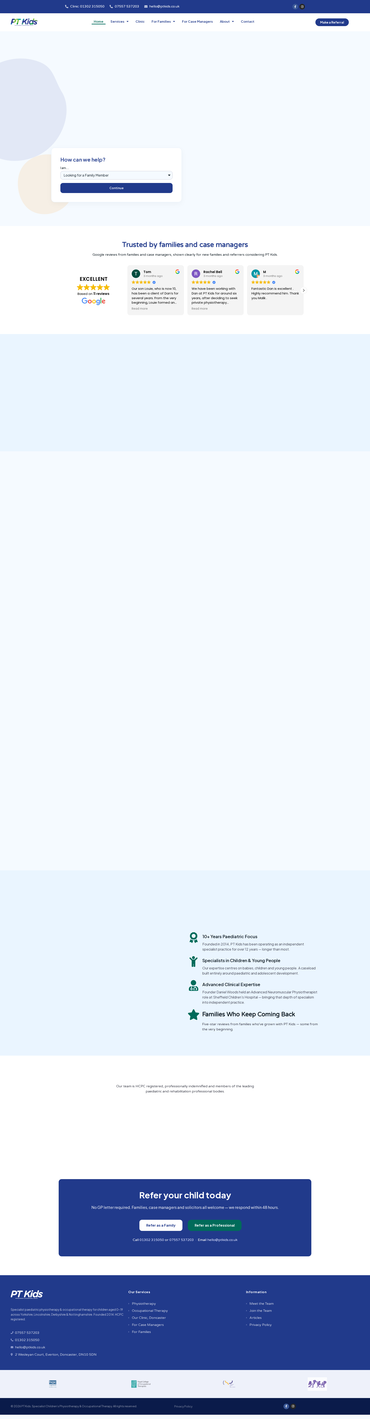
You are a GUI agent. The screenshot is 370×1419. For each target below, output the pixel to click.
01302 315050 (152, 1240)
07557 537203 (181, 1240)
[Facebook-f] (295, 6)
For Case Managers (197, 21)
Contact (247, 21)
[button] (303, 290)
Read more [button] (140, 309)
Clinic (140, 21)
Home (98, 21)
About (225, 21)
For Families (161, 21)
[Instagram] (302, 6)
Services (117, 21)
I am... (64, 168)
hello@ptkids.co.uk (222, 1240)
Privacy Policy (183, 1406)
